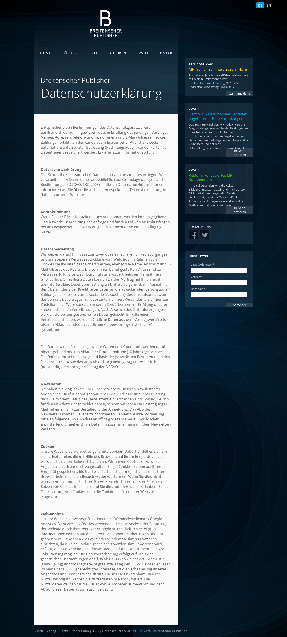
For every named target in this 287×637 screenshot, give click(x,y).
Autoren (117, 53)
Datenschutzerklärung (119, 631)
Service (142, 53)
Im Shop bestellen (240, 153)
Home (45, 53)
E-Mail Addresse (203, 264)
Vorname (197, 277)
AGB (95, 631)
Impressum (80, 631)
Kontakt (166, 53)
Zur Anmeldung (239, 94)
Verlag (51, 631)
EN (269, 5)
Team (64, 631)
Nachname (198, 289)
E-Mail (38, 631)
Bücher (70, 53)
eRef (94, 53)
